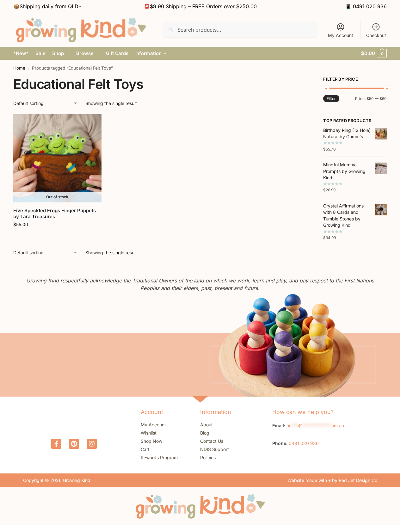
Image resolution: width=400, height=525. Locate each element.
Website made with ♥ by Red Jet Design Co (332, 480)
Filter (331, 98)
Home (19, 68)
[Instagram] (92, 444)
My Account (340, 35)
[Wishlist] (92, 123)
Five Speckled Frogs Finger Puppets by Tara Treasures (54, 213)
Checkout (376, 35)
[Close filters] (299, 80)
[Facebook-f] (56, 444)
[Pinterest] (74, 444)
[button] (374, 53)
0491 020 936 (370, 6)
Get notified (57, 237)
